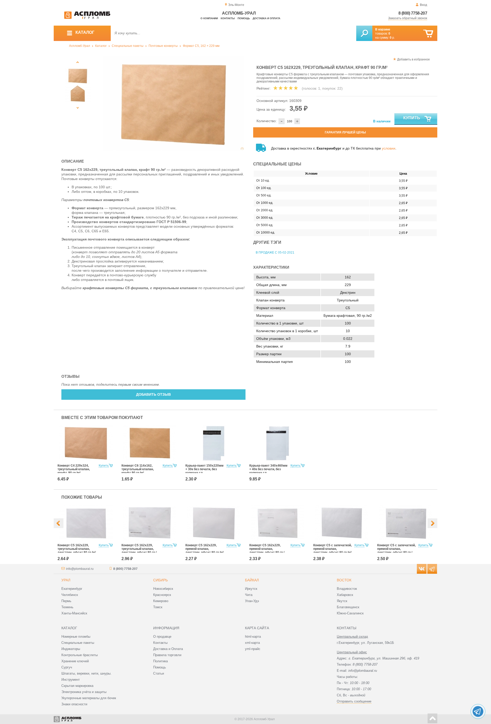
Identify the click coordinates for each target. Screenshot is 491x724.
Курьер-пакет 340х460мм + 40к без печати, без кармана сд (268, 469)
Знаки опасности (74, 704)
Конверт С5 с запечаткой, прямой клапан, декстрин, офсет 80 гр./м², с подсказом (396, 550)
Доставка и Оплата (168, 649)
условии (388, 148)
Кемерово (160, 601)
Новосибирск (163, 589)
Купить (411, 118)
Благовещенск (348, 607)
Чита (248, 595)
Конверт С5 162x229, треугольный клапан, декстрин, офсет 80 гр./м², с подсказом (139, 550)
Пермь (66, 601)
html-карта (253, 636)
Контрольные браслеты (79, 655)
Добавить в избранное (413, 59)
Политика (160, 661)
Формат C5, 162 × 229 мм (201, 46)
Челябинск (69, 595)
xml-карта (252, 643)
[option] (174, 103)
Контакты (228, 18)
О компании (209, 18)
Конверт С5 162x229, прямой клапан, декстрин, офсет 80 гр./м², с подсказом (266, 550)
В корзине (382, 29)
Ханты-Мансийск (74, 613)
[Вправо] (432, 523)
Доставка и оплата (266, 18)
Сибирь (160, 580)
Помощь (244, 18)
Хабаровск (345, 595)
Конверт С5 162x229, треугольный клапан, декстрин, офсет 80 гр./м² (77, 548)
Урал (65, 580)
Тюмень (67, 607)
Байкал (252, 580)
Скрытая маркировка (77, 686)
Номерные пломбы (75, 636)
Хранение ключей (75, 661)
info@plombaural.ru (80, 569)
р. (392, 37)
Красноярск (162, 595)
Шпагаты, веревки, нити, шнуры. (86, 673)
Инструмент (70, 679)
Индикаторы (70, 649)
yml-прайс (252, 649)
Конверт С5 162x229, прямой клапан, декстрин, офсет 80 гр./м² (204, 548)
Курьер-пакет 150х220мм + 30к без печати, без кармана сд (204, 469)
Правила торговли (167, 655)
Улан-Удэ (252, 601)
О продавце (162, 636)
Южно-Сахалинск (350, 613)
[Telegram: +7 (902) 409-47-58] (478, 711)
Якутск (342, 601)
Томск (157, 607)
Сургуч (66, 667)
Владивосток (347, 589)
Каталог (101, 46)
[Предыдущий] (78, 62)
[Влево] (58, 523)
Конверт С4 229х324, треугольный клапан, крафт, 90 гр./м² (74, 469)
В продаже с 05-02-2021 (275, 252)
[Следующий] (78, 108)
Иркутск (251, 589)
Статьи (158, 673)
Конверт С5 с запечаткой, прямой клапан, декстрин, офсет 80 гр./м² (332, 548)
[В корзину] (428, 34)
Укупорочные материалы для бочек (88, 698)
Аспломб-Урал (79, 46)
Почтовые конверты (163, 46)
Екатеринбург (71, 589)
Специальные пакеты (127, 46)
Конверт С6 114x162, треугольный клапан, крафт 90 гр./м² (137, 469)
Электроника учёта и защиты (83, 692)
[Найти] (364, 33)
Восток (344, 580)
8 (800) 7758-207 (412, 13)
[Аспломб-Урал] (87, 18)
